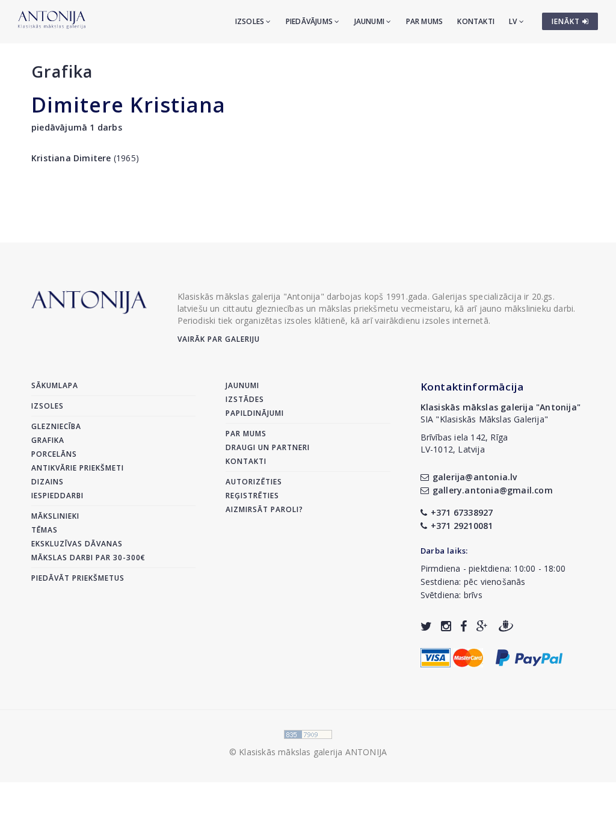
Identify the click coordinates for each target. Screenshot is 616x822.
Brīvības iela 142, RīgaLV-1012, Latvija (464, 443)
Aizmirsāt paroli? (264, 509)
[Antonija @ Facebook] (463, 626)
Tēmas (44, 530)
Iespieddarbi (57, 495)
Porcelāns (54, 454)
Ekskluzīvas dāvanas (77, 544)
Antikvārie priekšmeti (77, 468)
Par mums (424, 21)
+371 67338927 (462, 512)
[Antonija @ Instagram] (446, 626)
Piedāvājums (310, 21)
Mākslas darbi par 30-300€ (88, 557)
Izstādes (245, 399)
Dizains (47, 482)
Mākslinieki (55, 516)
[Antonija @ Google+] (482, 626)
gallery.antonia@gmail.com (493, 490)
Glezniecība (56, 426)
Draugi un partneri (268, 447)
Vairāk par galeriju (218, 339)
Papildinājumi (255, 413)
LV (514, 21)
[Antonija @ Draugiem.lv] (506, 626)
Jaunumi (370, 21)
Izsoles (250, 21)
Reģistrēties (252, 495)
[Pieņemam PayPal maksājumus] (529, 656)
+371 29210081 (462, 525)
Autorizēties (254, 482)
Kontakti (475, 21)
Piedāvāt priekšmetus (78, 578)
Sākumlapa (54, 385)
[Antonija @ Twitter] (426, 626)
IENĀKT (567, 21)
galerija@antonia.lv (475, 477)
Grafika (62, 71)
